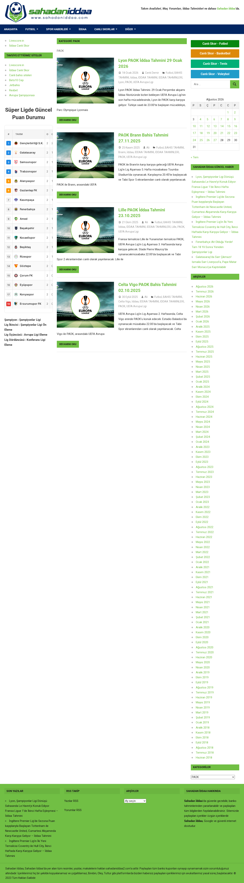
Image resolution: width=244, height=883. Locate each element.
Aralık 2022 (202, 507)
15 (228, 126)
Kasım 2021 (203, 572)
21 (221, 133)
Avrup (12, 95)
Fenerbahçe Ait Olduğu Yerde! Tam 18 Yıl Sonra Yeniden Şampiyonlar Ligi (212, 247)
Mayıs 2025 (203, 361)
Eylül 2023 (202, 462)
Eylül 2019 (202, 682)
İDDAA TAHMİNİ (147, 77)
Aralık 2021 (202, 567)
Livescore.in (16, 40)
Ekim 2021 (202, 577)
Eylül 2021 (202, 582)
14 (221, 126)
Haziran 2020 (204, 657)
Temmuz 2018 (205, 752)
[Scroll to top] (237, 876)
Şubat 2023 (203, 497)
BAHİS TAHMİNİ (174, 147)
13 (215, 126)
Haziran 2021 (204, 597)
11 (201, 126)
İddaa (82, 29)
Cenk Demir (152, 72)
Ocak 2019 (202, 722)
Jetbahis (14, 85)
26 (208, 140)
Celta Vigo (124, 301)
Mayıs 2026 (203, 301)
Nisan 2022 (203, 547)
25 (201, 140)
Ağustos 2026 (204, 286)
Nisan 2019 (203, 707)
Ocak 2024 (202, 442)
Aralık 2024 (202, 387)
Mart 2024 (202, 432)
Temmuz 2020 (205, 652)
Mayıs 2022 (203, 542)
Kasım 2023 (203, 452)
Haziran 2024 (204, 416)
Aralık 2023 (202, 447)
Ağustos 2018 (204, 747)
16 (235, 126)
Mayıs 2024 (203, 421)
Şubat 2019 (203, 717)
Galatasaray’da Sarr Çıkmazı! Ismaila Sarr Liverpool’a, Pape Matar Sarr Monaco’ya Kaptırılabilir (214, 262)
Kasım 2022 (203, 512)
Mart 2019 (202, 712)
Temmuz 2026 (205, 291)
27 (215, 140)
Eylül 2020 (202, 642)
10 (194, 126)
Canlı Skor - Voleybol (215, 74)
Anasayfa (10, 29)
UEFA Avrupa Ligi (143, 82)
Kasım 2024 (203, 391)
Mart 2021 (202, 612)
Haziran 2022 (204, 537)
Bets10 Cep (16, 80)
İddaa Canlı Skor (19, 45)
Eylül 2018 (202, 742)
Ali (147, 147)
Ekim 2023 (202, 457)
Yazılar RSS (71, 801)
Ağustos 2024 (204, 407)
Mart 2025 (202, 371)
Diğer (129, 29)
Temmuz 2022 (205, 532)
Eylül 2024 (202, 401)
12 (208, 126)
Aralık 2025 (202, 326)
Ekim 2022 (202, 517)
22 (228, 133)
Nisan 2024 (203, 427)
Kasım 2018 (203, 732)
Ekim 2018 (202, 737)
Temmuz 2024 (205, 412)
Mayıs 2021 (203, 602)
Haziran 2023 (204, 477)
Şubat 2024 (203, 437)
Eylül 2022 (202, 522)
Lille (174, 226)
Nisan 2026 (203, 306)
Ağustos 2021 (204, 587)
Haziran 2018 (204, 757)
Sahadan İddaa (226, 8)
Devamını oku (67, 120)
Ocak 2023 (202, 502)
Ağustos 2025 (204, 346)
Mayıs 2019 (203, 702)
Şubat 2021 (203, 617)
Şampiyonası (26, 95)
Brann (122, 152)
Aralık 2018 (202, 727)
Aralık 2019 (202, 672)
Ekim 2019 (202, 677)
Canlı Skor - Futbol (215, 43)
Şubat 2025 (203, 376)
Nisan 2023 (203, 487)
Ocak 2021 (202, 622)
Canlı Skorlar (104, 29)
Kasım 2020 (203, 632)
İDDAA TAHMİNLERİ (170, 77)
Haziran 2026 (204, 296)
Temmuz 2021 (205, 592)
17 (194, 133)
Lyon (121, 82)
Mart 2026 (202, 311)
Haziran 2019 (204, 697)
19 (208, 133)
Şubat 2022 (203, 557)
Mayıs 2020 (203, 662)
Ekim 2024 (202, 396)
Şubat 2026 (203, 316)
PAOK (128, 82)
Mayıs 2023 (203, 482)
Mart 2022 (202, 552)
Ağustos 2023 (204, 467)
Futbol (30, 29)
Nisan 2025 (203, 366)
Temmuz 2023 (205, 472)
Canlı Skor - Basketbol (215, 53)
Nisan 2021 (203, 607)
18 (201, 133)
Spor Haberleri (57, 29)
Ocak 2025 (202, 381)
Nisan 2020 (203, 667)
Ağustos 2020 (204, 647)
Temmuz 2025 (205, 351)
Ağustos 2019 (204, 687)
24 (194, 140)
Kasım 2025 (203, 331)
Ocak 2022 (202, 562)
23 (235, 133)
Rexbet (13, 90)
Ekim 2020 (202, 637)
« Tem (194, 157)
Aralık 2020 (202, 627)
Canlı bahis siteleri (20, 75)
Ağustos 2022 (204, 527)
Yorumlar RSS (73, 810)
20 (215, 133)
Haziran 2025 (204, 356)
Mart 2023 (202, 492)
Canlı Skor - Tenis (215, 63)
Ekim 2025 (202, 336)
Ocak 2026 (202, 321)
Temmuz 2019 (205, 692)
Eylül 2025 (202, 341)
